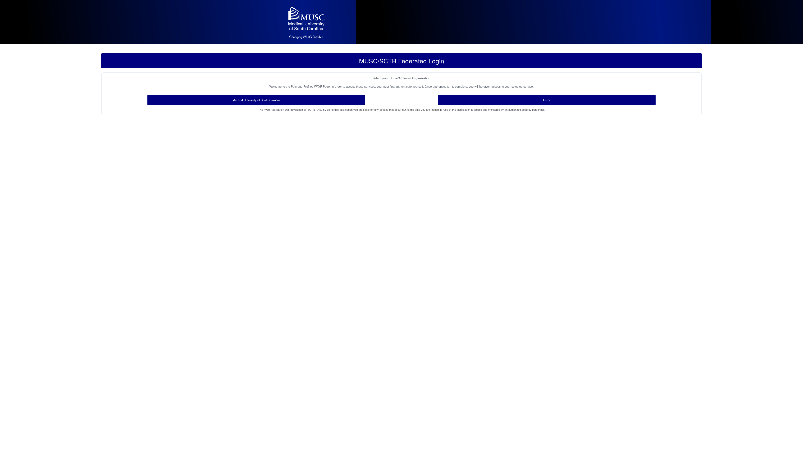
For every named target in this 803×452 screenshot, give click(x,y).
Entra (546, 100)
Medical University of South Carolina (256, 100)
